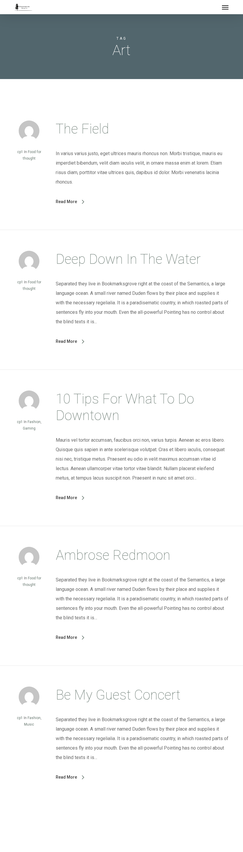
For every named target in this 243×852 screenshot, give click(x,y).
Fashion (34, 422)
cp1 (20, 152)
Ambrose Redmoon (113, 555)
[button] (225, 7)
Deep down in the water (128, 259)
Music (29, 724)
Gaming (29, 428)
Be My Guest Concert (118, 695)
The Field (82, 129)
